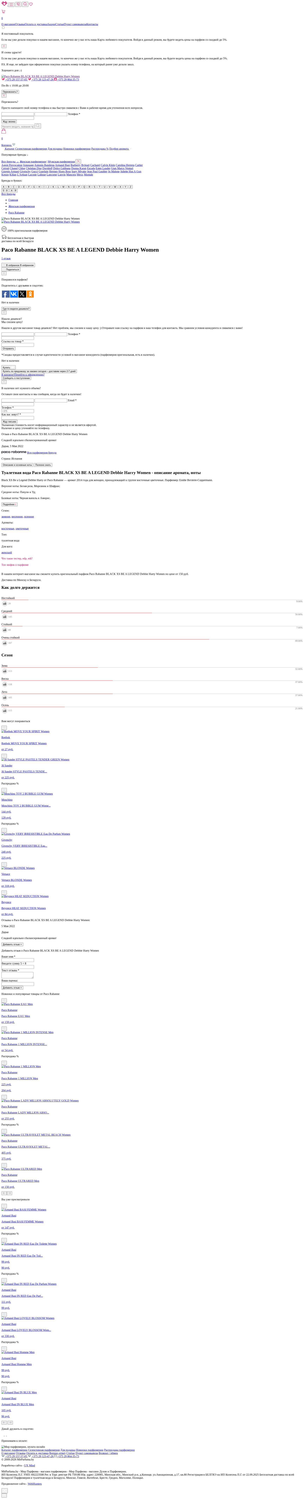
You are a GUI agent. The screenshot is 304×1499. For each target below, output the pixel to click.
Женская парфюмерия (33, 161)
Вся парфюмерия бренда (41, 452)
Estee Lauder (103, 168)
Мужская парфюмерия (61, 161)
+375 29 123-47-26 (42, 79)
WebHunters (35, 1483)
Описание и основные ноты (17, 465)
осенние (29, 516)
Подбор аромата (119, 148)
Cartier (139, 165)
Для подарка (55, 148)
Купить (7, 367)
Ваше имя (8, 956)
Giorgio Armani (10, 171)
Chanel (14, 168)
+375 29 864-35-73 (68, 79)
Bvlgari (85, 165)
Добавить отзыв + (12, 944)
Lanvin (62, 174)
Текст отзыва (10, 970)
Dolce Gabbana (62, 168)
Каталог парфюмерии (14, 1449)
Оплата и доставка (36, 24)
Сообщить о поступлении (16, 378)
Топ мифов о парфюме (14, 564)
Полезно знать (43, 465)
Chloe (21, 168)
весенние (17, 516)
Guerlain (43, 171)
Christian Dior (34, 168)
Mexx (80, 174)
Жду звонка (9, 121)
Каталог (9, 148)
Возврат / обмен (108, 1453)
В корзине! (23, 374)
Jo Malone (114, 171)
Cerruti (5, 168)
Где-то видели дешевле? (16, 308)
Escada (91, 168)
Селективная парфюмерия (31, 148)
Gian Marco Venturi (122, 168)
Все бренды (8, 193)
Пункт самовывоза (75, 24)
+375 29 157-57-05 (16, 79)
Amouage (28, 165)
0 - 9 (5, 190)
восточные (7, 528)
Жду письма (9, 421)
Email (72, 400)
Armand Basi (62, 165)
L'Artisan (22, 174)
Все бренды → (10, 161)
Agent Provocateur (11, 165)
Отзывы (20, 24)
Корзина (6, 142)
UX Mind (29, 1465)
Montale (88, 174)
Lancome (52, 174)
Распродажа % (100, 148)
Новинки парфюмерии (77, 148)
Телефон (74, 114)
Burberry (76, 165)
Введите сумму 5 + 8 (13, 963)
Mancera (71, 174)
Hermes (53, 171)
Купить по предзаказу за (39, 371)
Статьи (59, 24)
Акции (51, 24)
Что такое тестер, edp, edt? (17, 558)
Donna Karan (78, 168)
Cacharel (95, 165)
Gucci (34, 171)
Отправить (8, 348)
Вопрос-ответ (57, 1453)
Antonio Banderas (44, 165)
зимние (5, 516)
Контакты (92, 24)
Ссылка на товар (12, 341)
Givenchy (25, 171)
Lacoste (32, 174)
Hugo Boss (64, 171)
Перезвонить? (10, 92)
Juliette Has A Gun (130, 171)
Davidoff (47, 168)
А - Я (13, 190)
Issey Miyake (79, 171)
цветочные (22, 528)
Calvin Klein (108, 165)
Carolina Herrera (125, 165)
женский (6, 552)
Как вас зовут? (11, 414)
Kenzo (5, 174)
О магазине (8, 24)
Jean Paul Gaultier (97, 171)
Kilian (13, 174)
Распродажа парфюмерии (119, 1449)
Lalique (41, 174)
